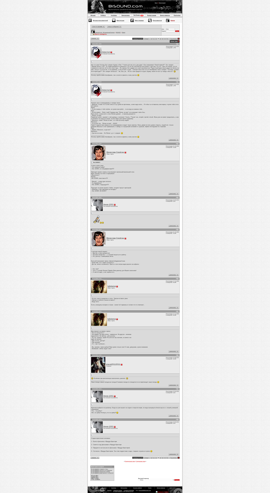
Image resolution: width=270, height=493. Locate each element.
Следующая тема (140, 461)
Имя (163, 29)
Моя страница (139, 20)
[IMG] (92, 478)
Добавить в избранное (175, 12)
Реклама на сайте (100, 490)
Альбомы (114, 15)
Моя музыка (120, 20)
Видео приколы (165, 15)
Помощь (179, 11)
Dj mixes (104, 487)
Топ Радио (136, 15)
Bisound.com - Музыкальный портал (105, 32)
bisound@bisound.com (145, 490)
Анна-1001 (108, 204)
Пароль (164, 31)
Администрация (117, 490)
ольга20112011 (113, 364)
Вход (156, 2)
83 (167, 38)
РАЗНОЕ (118, 32)
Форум (173, 20)
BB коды (93, 475)
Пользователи (157, 20)
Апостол (106, 52)
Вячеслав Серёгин (115, 152)
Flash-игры (177, 15)
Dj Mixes (103, 15)
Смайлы (93, 476)
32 (156, 38)
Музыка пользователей (100, 20)
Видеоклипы (126, 15)
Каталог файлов (137, 487)
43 (165, 38)
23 (151, 38)
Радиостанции (151, 15)
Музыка (93, 15)
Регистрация (162, 2)
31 (154, 38)
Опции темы (174, 41)
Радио (149, 487)
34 (160, 38)
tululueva (112, 286)
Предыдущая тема (130, 461)
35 (162, 38)
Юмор (123, 32)
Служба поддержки (129, 490)
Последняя (173, 38)
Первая (146, 38)
